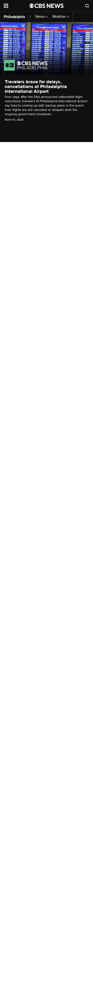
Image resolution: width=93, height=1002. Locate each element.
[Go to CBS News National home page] (46, 5)
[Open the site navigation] (16, 6)
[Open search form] (87, 6)
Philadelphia (14, 16)
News (40, 16)
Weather (59, 16)
